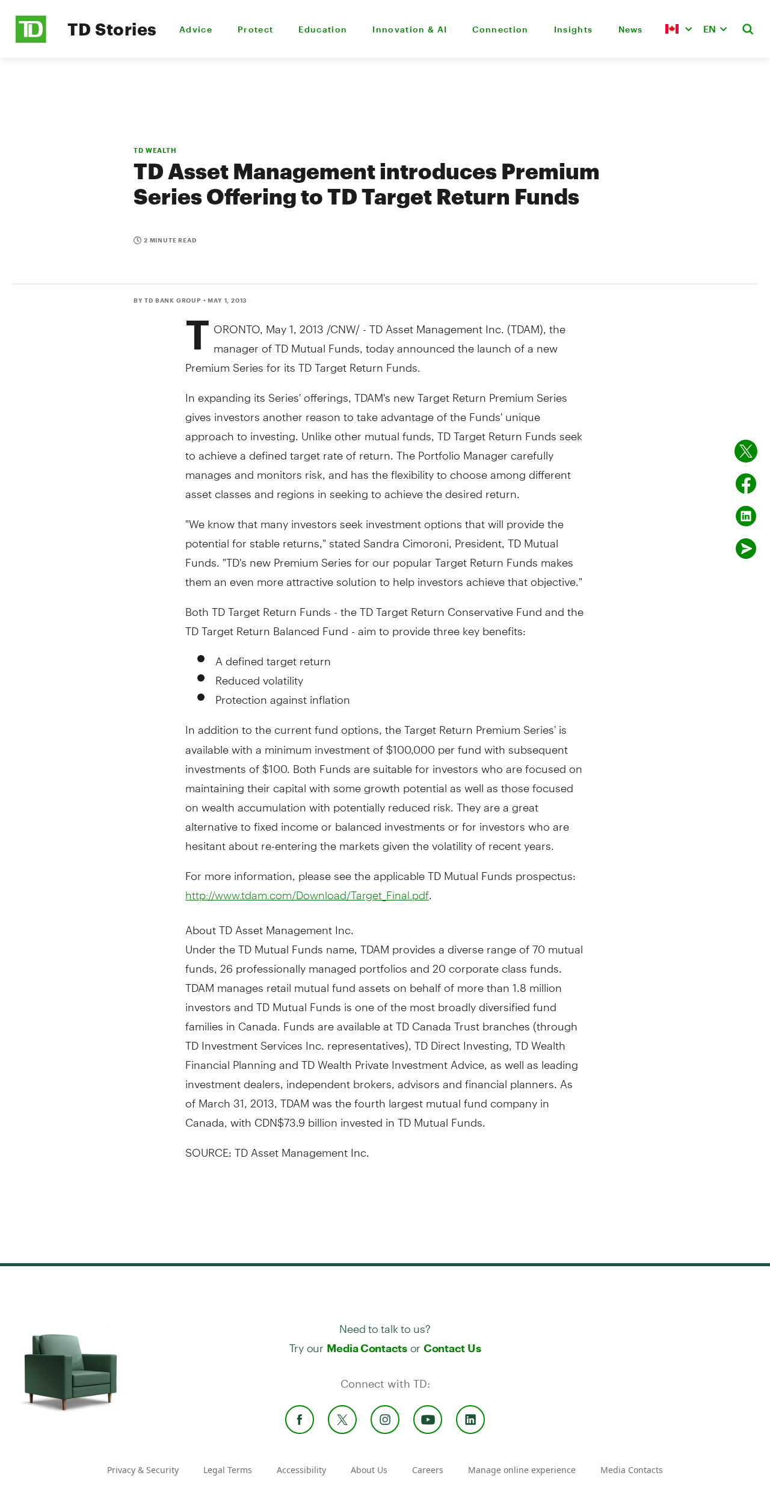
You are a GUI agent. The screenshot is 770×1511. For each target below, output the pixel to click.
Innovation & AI (409, 29)
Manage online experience (522, 1470)
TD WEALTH (155, 150)
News (630, 29)
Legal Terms (227, 1470)
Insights (573, 29)
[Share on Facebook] (746, 483)
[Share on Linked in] (746, 516)
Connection (500, 29)
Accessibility (301, 1470)
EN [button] (709, 28)
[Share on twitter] (746, 451)
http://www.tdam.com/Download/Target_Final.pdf (307, 895)
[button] (678, 29)
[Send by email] (746, 548)
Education (322, 29)
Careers (427, 1470)
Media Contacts (367, 1348)
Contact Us (452, 1348)
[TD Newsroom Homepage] (31, 39)
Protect (255, 29)
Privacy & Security (143, 1470)
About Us (369, 1470)
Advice (195, 29)
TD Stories (112, 28)
